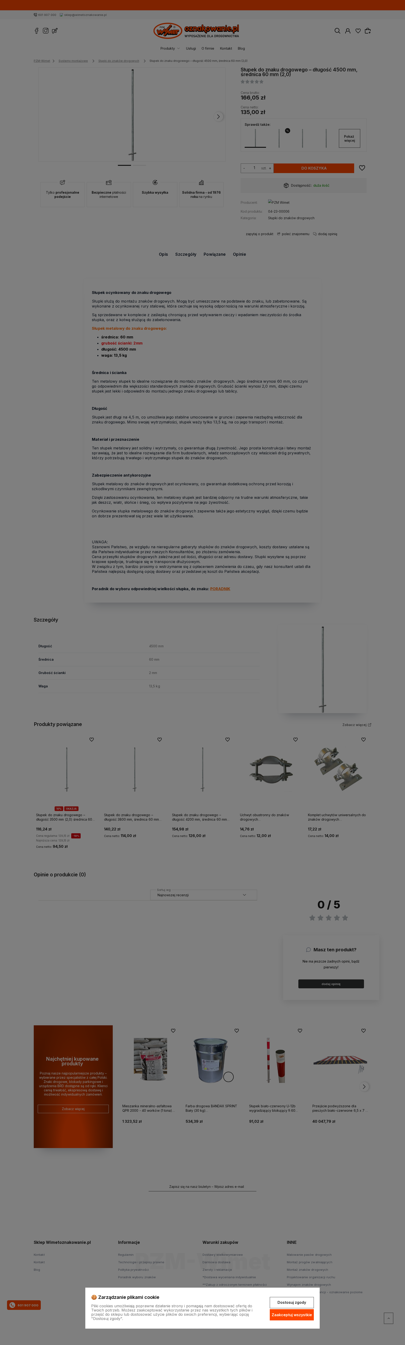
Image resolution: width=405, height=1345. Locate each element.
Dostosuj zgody (292, 1302)
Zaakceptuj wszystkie (292, 1314)
